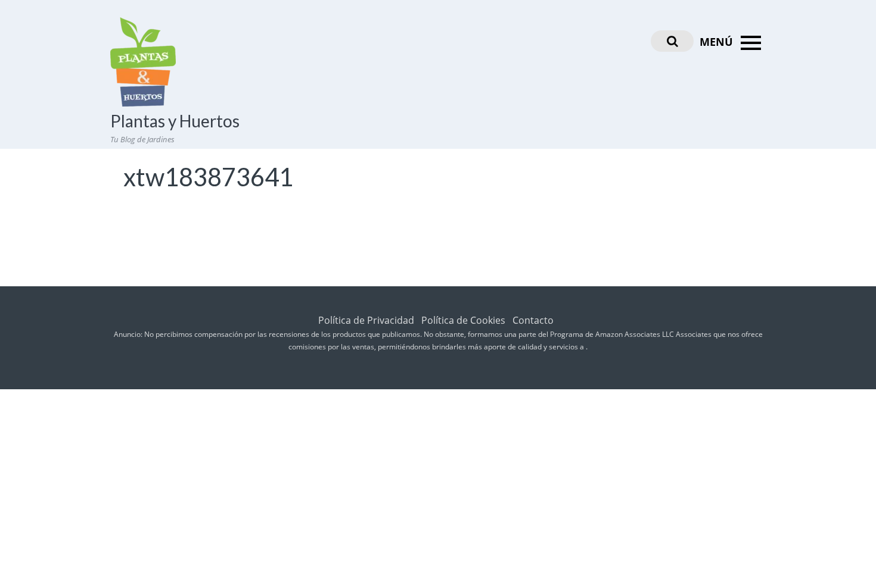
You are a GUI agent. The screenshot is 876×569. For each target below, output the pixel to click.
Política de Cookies (463, 320)
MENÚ (718, 42)
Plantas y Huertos (175, 121)
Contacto (533, 320)
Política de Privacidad (366, 320)
